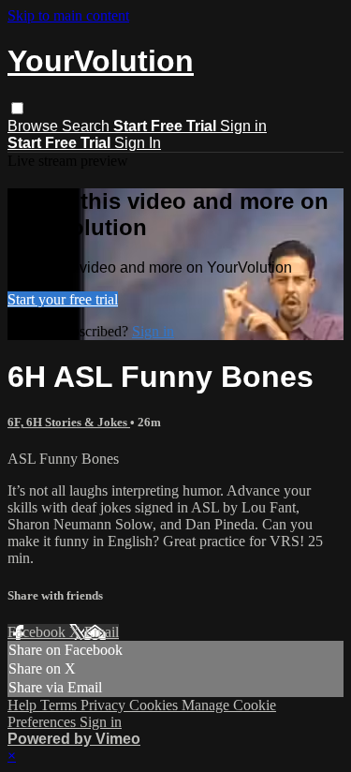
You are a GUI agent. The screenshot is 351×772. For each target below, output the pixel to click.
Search (87, 126)
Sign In (137, 143)
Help (23, 705)
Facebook (38, 632)
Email (101, 632)
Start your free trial (62, 299)
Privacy (104, 705)
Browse (34, 126)
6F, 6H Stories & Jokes (68, 422)
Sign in (243, 126)
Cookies (155, 705)
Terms (60, 705)
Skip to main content (68, 15)
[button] (17, 108)
